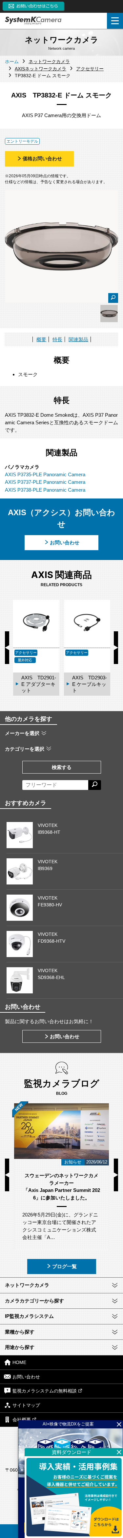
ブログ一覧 (64, 1266)
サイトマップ (26, 1405)
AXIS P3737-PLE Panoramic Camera (45, 482)
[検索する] (94, 785)
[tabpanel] (109, 313)
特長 (57, 339)
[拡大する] (113, 298)
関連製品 (78, 339)
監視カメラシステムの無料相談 (44, 1391)
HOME (19, 1362)
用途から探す (19, 1347)
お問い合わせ (64, 542)
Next (116, 647)
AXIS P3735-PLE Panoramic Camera (45, 474)
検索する (62, 767)
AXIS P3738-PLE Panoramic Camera (45, 490)
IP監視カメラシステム (29, 1316)
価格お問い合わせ (42, 158)
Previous (7, 647)
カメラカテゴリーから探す (34, 1300)
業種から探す (19, 1332)
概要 (41, 339)
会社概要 (21, 1419)
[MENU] (115, 21)
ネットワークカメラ (27, 1285)
